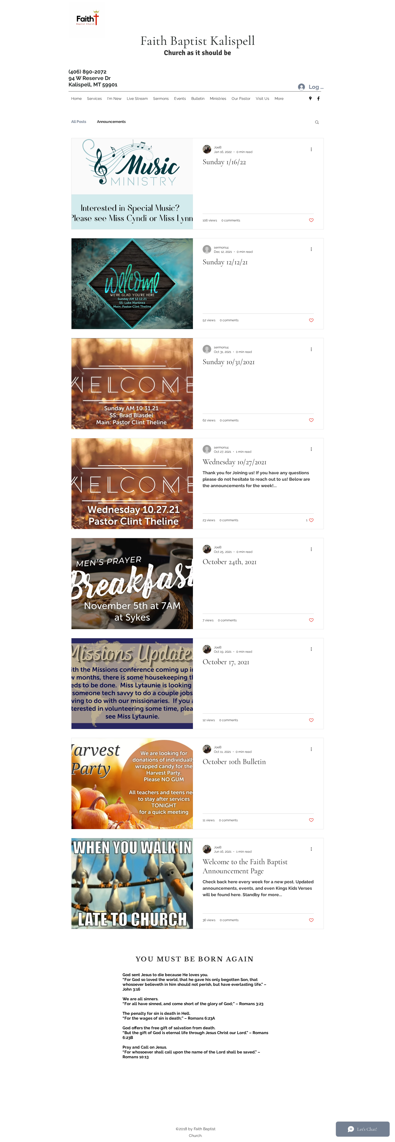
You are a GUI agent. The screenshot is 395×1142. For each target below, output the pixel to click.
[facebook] (318, 98)
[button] (316, 122)
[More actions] (313, 149)
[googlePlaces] (310, 98)
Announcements (111, 121)
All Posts (78, 121)
